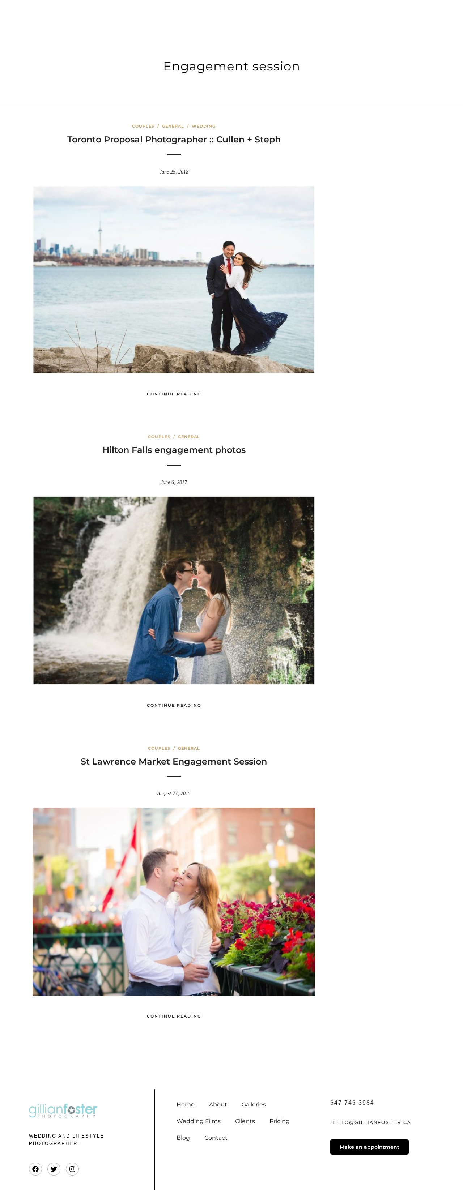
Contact (216, 1137)
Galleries (254, 1104)
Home (186, 1104)
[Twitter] (53, 1169)
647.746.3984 (352, 1103)
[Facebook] (35, 1169)
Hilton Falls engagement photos (174, 450)
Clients (245, 1121)
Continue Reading (174, 394)
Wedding (204, 126)
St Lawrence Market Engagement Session (174, 761)
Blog (183, 1137)
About (218, 1104)
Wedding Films (199, 1121)
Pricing (279, 1121)
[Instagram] (72, 1169)
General (173, 126)
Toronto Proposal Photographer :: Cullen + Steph (174, 139)
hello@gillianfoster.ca (370, 1122)
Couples (143, 126)
